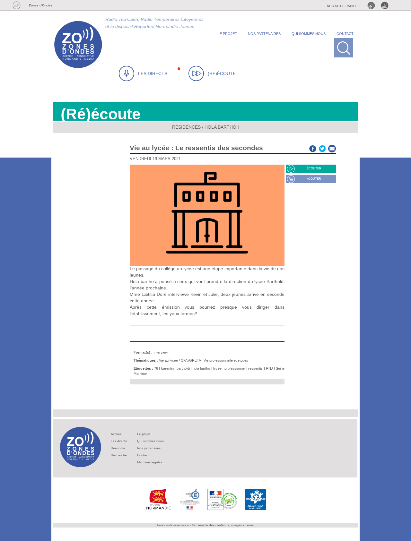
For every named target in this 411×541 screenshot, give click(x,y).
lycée (217, 368)
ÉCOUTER (314, 168)
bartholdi (183, 368)
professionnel (234, 368)
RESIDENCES (186, 127)
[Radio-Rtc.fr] (373, 5)
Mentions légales (149, 462)
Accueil (116, 434)
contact (345, 34)
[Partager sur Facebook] (313, 147)
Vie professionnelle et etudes (226, 360)
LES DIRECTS (152, 73)
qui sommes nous (309, 34)
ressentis (255, 368)
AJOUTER (314, 178)
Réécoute (118, 448)
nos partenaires (264, 34)
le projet (227, 34)
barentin (167, 368)
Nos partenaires (149, 448)
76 (156, 368)
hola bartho (201, 368)
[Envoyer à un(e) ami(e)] (332, 147)
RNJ (269, 368)
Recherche (119, 455)
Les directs (119, 441)
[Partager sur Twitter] (322, 147)
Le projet (143, 434)
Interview (160, 352)
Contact (143, 455)
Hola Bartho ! (222, 127)
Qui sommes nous (150, 441)
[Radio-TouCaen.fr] (386, 5)
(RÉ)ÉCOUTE (222, 73)
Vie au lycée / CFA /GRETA (180, 360)
